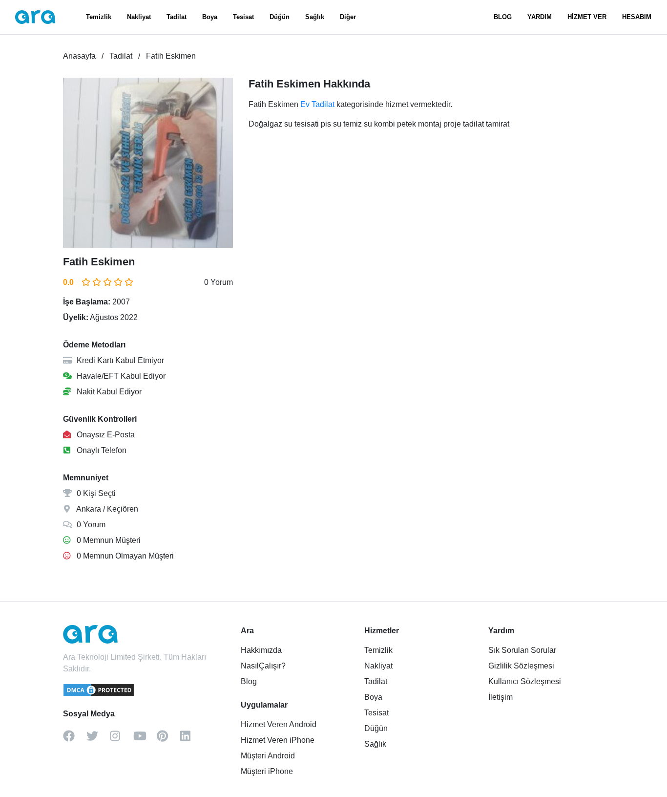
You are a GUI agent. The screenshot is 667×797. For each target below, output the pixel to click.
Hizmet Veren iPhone (277, 740)
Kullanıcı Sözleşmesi (524, 681)
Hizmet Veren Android (278, 724)
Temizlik (98, 17)
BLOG (503, 17)
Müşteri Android (268, 756)
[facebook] (74, 739)
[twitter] (98, 739)
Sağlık (314, 17)
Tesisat (243, 17)
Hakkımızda (261, 650)
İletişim (500, 697)
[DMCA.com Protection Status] (99, 694)
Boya (209, 17)
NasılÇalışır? (263, 666)
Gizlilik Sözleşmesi (521, 666)
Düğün (280, 17)
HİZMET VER (586, 17)
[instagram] (121, 739)
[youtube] (145, 739)
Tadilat (177, 17)
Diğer (348, 17)
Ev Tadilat (317, 104)
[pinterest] (168, 739)
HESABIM (636, 17)
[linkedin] (192, 739)
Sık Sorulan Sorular (522, 650)
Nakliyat (139, 17)
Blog (249, 681)
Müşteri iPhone (267, 771)
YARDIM (539, 17)
